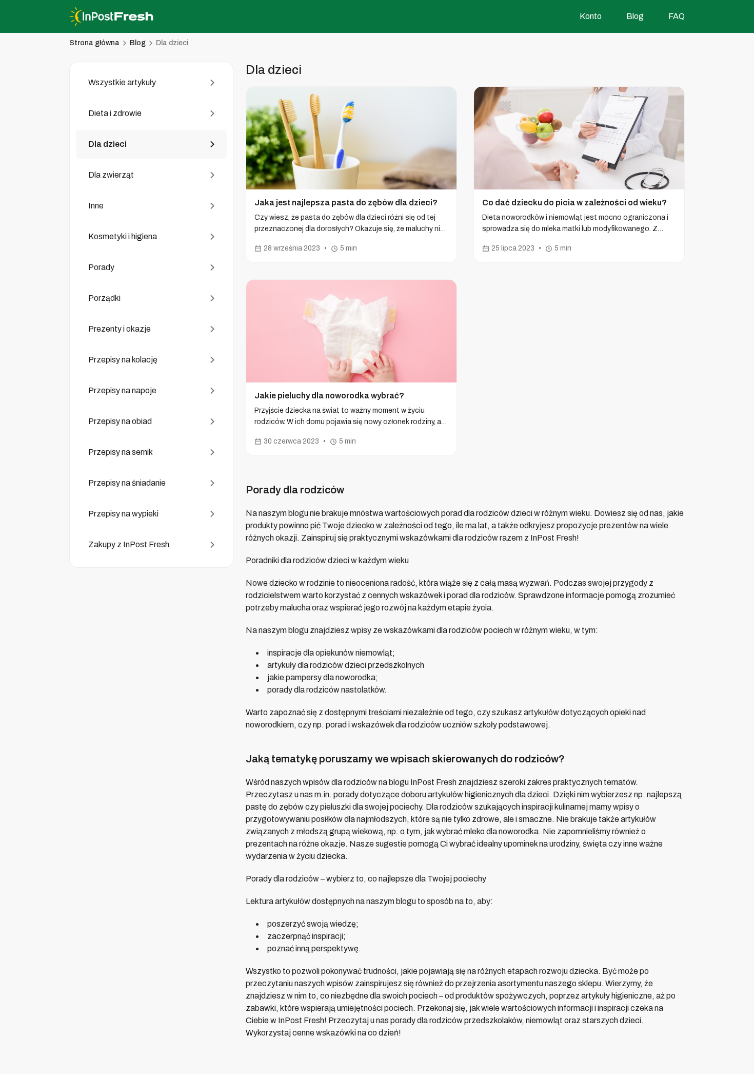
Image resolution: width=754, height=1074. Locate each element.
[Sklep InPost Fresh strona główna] (120, 16)
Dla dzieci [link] (172, 43)
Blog (635, 16)
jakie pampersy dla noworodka (321, 677)
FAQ (676, 16)
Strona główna (94, 43)
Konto (591, 16)
